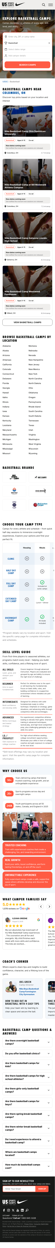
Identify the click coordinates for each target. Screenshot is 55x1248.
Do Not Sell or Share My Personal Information (21, 1226)
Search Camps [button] (27, 65)
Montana (33, 346)
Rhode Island (34, 406)
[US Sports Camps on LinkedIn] (22, 1210)
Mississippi (8, 449)
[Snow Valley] (14, 491)
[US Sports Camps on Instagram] (8, 1210)
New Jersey (34, 364)
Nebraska (33, 350)
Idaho (5, 397)
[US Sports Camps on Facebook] (4, 1210)
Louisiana (7, 425)
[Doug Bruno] (40, 491)
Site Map (6, 1215)
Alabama (7, 346)
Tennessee (34, 420)
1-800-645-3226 (28, 1218)
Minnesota (7, 444)
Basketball (13, 43)
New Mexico (34, 369)
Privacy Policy (28, 1224)
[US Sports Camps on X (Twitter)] (13, 1210)
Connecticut (8, 374)
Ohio (31, 388)
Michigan (7, 439)
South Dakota (35, 416)
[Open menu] (50, 5)
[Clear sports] (49, 43)
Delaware (7, 378)
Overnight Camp (11, 619)
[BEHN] (14, 505)
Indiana (6, 406)
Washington (34, 439)
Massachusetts (10, 434)
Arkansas (7, 360)
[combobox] (29, 36)
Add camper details (17, 55)
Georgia (6, 388)
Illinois (5, 402)
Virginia (32, 434)
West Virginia (35, 444)
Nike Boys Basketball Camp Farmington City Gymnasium (29, 991)
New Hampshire (36, 360)
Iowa (5, 411)
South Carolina (35, 411)
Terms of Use (17, 1215)
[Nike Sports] (14, 477)
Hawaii (6, 392)
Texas (31, 425)
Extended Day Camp (10, 600)
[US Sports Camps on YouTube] (17, 1210)
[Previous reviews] (41, 907)
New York (33, 374)
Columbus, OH (14, 93)
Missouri (6, 453)
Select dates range (16, 49)
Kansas (6, 416)
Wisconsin (33, 449)
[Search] (43, 4)
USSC (5, 81)
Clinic (11, 559)
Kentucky (7, 420)
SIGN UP (42, 1189)
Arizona (6, 355)
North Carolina (35, 378)
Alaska (6, 350)
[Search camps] (27, 1210)
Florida (6, 383)
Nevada (32, 355)
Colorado (7, 369)
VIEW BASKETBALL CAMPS (27, 322)
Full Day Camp (11, 585)
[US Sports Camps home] (13, 4)
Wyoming (33, 453)
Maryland (7, 430)
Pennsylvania (35, 402)
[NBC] (40, 477)
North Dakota (35, 383)
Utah (31, 430)
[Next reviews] (49, 907)
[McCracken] (40, 505)
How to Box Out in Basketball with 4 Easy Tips (22, 1002)
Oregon (32, 397)
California (7, 364)
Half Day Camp (11, 572)
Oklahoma (33, 392)
